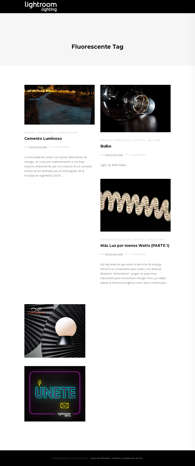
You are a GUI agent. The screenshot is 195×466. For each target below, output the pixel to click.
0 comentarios (137, 154)
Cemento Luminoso (43, 138)
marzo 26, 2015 (156, 239)
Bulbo (105, 146)
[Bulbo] (135, 108)
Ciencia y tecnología (39, 132)
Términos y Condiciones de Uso (127, 458)
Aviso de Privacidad (100, 458)
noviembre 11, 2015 (67, 132)
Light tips (138, 140)
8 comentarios (61, 146)
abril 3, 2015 (154, 140)
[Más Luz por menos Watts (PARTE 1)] (135, 205)
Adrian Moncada (38, 146)
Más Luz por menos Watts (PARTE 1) (134, 245)
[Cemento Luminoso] (59, 105)
